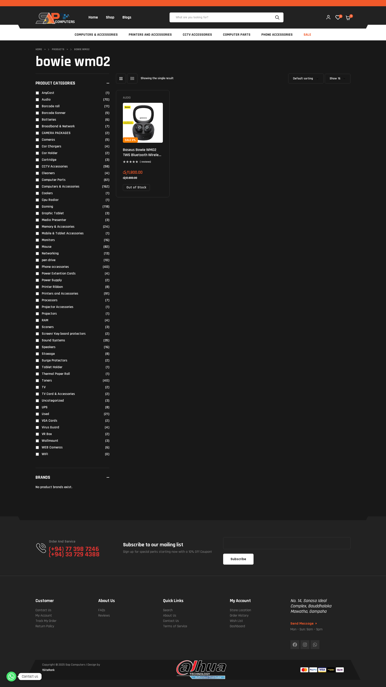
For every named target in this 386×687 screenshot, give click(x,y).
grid (121, 78)
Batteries (49, 119)
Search (277, 17)
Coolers (47, 193)
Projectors (49, 313)
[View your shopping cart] (348, 17)
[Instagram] (304, 644)
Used (45, 414)
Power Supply (52, 280)
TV (44, 387)
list (132, 78)
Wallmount (50, 440)
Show (333, 78)
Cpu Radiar (50, 200)
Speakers (48, 347)
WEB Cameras (52, 447)
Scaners (48, 327)
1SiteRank (48, 670)
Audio (127, 98)
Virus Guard (50, 427)
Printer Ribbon (52, 287)
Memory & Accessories (58, 226)
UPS (45, 407)
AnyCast (48, 93)
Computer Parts (53, 179)
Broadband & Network (58, 126)
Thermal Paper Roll (56, 373)
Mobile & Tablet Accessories (63, 233)
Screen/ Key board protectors (64, 333)
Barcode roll (51, 106)
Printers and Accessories (60, 293)
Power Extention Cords (59, 273)
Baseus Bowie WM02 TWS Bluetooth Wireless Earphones (142, 155)
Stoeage (48, 353)
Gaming (47, 206)
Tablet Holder (52, 367)
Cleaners (48, 173)
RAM (45, 320)
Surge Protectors (54, 360)
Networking (50, 253)
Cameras (48, 139)
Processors (49, 300)
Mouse (46, 246)
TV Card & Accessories (58, 394)
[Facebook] (294, 644)
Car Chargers (51, 146)
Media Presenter (54, 220)
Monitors (48, 240)
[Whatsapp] (314, 644)
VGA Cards (49, 420)
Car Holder (49, 153)
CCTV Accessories (55, 166)
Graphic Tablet (53, 213)
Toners (47, 380)
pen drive (48, 260)
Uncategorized (53, 400)
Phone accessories (55, 266)
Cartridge (49, 159)
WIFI (45, 454)
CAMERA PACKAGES (56, 133)
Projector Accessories (57, 307)
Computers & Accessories (60, 186)
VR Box (47, 434)
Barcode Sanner (53, 113)
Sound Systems (53, 340)
